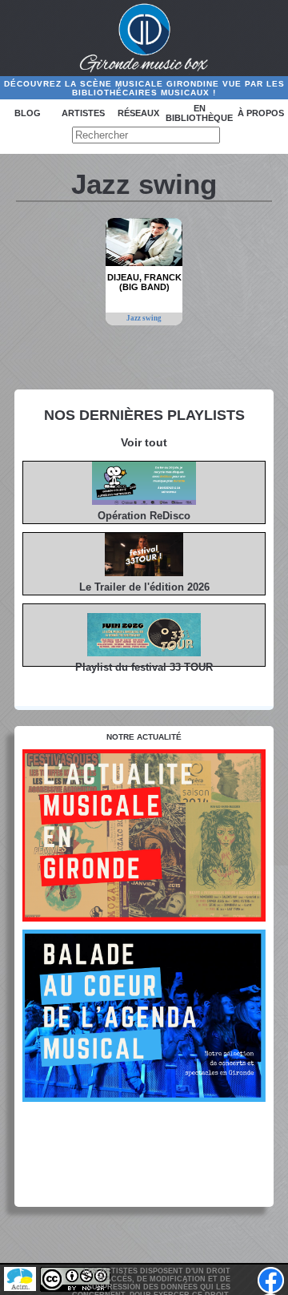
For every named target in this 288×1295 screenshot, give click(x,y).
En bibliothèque (199, 113)
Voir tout (144, 442)
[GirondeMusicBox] (144, 38)
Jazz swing (144, 318)
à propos (261, 113)
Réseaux (138, 113)
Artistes (83, 113)
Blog (27, 113)
